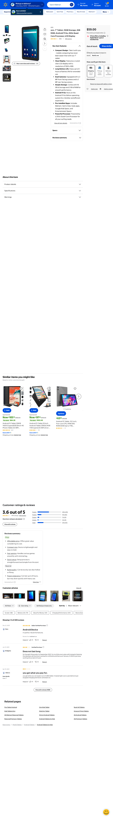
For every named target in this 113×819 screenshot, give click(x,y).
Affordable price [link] (13, 541)
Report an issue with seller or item (101, 84)
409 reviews (22, 515)
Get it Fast (60, 12)
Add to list (94, 89)
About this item (10, 177)
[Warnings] (80, 197)
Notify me (95, 55)
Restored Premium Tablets (13, 719)
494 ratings (68, 38)
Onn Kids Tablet (44, 707)
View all (78, 588)
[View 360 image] (45, 49)
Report (44, 640)
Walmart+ (92, 12)
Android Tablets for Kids (47, 719)
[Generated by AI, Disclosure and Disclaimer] (80, 123)
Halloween (49, 12)
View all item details (60, 123)
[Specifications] (80, 190)
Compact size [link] (12, 547)
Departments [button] (8, 12)
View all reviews (9, 524)
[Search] (71, 4)
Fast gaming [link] (11, 553)
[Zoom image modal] (45, 39)
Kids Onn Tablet (44, 711)
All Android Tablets (80, 715)
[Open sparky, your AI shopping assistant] (106, 812)
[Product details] (80, 184)
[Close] (41, 12)
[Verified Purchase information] (43, 647)
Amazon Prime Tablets (81, 711)
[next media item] (45, 43)
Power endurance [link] (14, 576)
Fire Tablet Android (10, 707)
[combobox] (60, 4)
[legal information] (104, 33)
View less (36, 582)
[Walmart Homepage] (5, 4)
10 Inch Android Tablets (47, 715)
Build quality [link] (12, 570)
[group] (61, 39)
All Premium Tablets (80, 719)
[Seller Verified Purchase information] (47, 625)
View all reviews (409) (42, 690)
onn (52, 27)
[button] (82, 4)
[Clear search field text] (66, 4)
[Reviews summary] (63, 39)
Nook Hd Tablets (79, 707)
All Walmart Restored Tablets (14, 715)
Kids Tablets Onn (9, 711)
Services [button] (22, 12)
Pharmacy (70, 12)
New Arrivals (81, 12)
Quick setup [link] (11, 560)
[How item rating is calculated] (24, 519)
